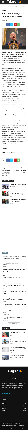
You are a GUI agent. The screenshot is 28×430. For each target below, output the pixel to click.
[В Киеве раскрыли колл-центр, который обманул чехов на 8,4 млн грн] (5, 349)
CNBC (8, 148)
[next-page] (5, 207)
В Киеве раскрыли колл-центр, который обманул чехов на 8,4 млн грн (18, 349)
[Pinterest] (15, 24)
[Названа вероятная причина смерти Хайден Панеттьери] (5, 334)
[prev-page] (3, 207)
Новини (8, 6)
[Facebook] (8, 24)
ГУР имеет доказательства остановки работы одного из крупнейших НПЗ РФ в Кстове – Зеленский (14, 277)
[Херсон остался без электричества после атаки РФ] (5, 341)
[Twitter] (11, 24)
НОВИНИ (4, 252)
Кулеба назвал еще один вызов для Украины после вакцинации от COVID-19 (7, 172)
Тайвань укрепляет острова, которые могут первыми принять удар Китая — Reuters (18, 193)
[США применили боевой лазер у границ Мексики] (5, 186)
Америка (8, 152)
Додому (3, 6)
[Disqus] (14, 229)
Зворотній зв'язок (6, 393)
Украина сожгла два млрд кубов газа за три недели (21, 170)
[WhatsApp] (18, 24)
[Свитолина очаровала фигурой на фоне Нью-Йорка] (5, 201)
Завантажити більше (13, 323)
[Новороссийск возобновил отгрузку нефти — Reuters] (5, 357)
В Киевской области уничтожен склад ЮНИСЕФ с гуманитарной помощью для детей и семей (14, 285)
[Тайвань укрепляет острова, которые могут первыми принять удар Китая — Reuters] (5, 193)
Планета (3, 195)
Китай (12, 152)
